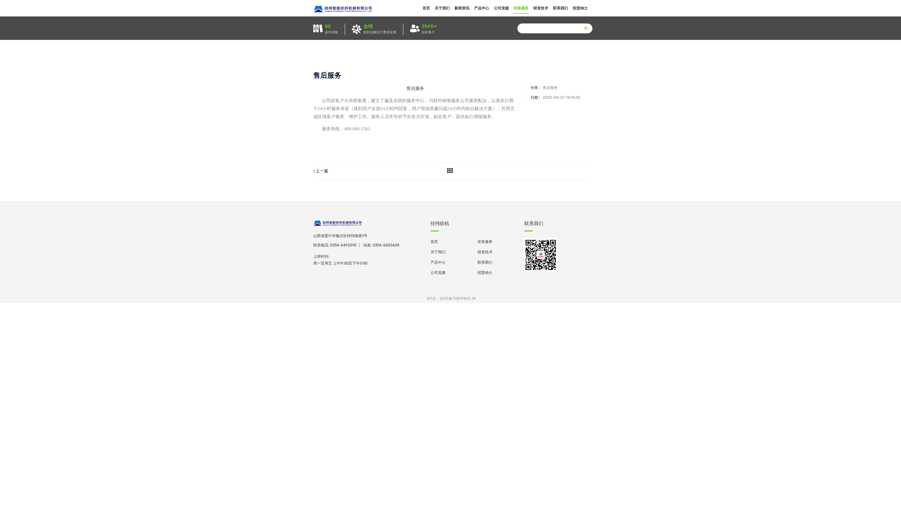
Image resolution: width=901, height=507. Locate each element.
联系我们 (560, 8)
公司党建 (501, 8)
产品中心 (438, 262)
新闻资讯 (462, 8)
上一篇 (321, 170)
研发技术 (484, 252)
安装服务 (484, 241)
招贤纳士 (580, 8)
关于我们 (442, 8)
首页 (426, 8)
